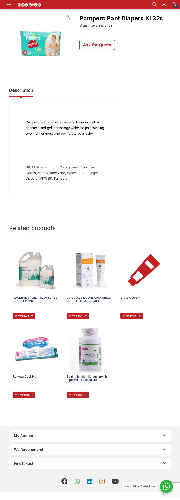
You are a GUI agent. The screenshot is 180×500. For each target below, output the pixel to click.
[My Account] (164, 4)
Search (154, 4)
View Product (24, 316)
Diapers (32, 178)
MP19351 (45, 178)
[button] (68, 17)
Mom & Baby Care (51, 173)
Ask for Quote (97, 44)
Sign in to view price (96, 25)
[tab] (21, 92)
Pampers (61, 178)
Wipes (72, 173)
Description (21, 90)
